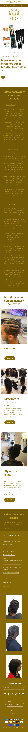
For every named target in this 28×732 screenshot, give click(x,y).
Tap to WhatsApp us (9, 554)
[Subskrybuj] (23, 529)
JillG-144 (10, 201)
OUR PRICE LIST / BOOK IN (11, 572)
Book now (10, 358)
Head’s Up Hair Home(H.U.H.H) (11, 727)
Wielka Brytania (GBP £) (13, 704)
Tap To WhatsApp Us (9, 551)
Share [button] (4, 81)
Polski (13, 713)
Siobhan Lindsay (10, 233)
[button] (2, 14)
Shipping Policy (7, 590)
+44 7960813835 (13, 548)
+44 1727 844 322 (10, 544)
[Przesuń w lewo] (10, 52)
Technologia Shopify (21, 727)
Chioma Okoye (10, 104)
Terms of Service (7, 582)
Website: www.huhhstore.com (12, 563)
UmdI (10, 149)
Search (5, 579)
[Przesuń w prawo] (17, 52)
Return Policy (6, 586)
